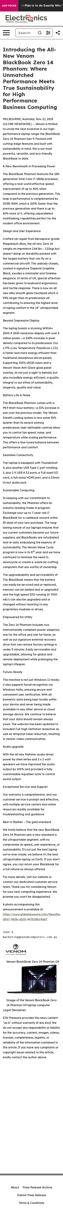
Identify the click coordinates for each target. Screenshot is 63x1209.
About (15, 1187)
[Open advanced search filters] (48, 33)
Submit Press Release (31, 1195)
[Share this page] (57, 32)
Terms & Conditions (31, 1203)
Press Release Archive (37, 1187)
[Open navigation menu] (6, 32)
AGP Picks (9, 5)
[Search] (40, 33)
